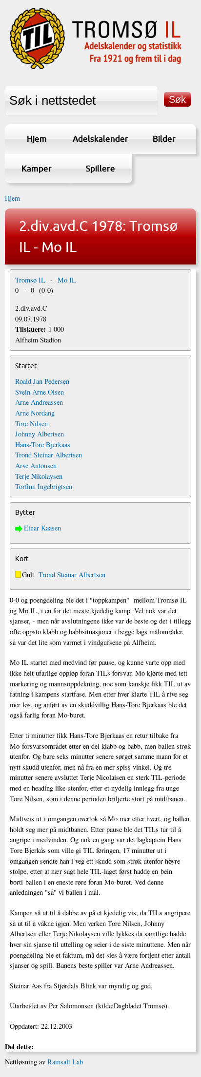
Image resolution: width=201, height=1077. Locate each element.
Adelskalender (100, 138)
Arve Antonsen (36, 465)
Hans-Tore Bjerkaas (42, 444)
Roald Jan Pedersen (42, 381)
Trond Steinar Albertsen (48, 454)
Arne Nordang (35, 412)
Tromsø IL (30, 279)
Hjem (37, 138)
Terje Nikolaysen (38, 476)
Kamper (36, 168)
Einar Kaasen (42, 527)
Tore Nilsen (31, 423)
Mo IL (67, 279)
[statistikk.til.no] (95, 68)
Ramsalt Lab (65, 1061)
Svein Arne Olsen (39, 392)
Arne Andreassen (39, 402)
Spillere (100, 168)
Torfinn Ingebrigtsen (43, 486)
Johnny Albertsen (39, 433)
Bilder (164, 138)
